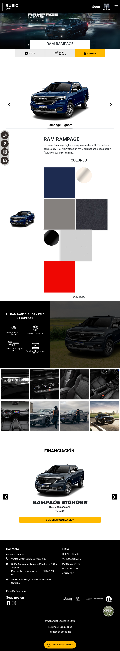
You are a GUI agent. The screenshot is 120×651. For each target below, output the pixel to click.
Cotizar (91, 53)
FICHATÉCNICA (62, 53)
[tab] (59, 183)
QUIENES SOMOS (70, 554)
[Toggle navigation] (116, 7)
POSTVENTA (68, 568)
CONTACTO (68, 573)
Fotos (31, 53)
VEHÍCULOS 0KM (70, 559)
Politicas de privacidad (60, 632)
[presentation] (5, 497)
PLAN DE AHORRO (71, 564)
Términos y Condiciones (60, 627)
